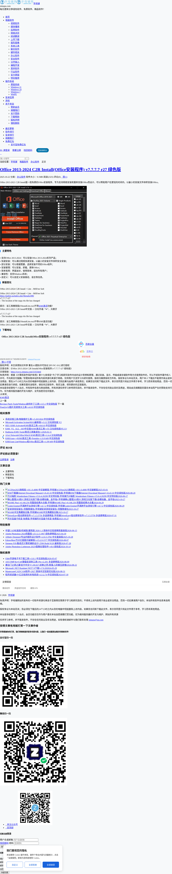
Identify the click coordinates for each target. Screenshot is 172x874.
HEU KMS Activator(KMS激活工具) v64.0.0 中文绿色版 (30, 425)
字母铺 (36, 3)
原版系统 (15, 84)
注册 (12, 459)
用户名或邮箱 (6, 840)
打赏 (9, 362)
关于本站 (9, 104)
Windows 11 (16, 87)
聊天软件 (15, 49)
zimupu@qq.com (34, 359)
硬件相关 (15, 52)
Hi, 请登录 (5, 150)
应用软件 (15, 30)
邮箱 (2, 862)
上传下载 (15, 39)
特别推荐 (15, 78)
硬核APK (34, 588)
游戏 (7, 100)
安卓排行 (9, 135)
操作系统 (9, 81)
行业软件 (15, 72)
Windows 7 (15, 92)
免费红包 (9, 141)
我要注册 (16, 150)
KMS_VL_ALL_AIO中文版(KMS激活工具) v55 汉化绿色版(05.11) (36, 429)
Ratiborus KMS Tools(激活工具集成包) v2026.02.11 (28, 432)
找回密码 (28, 150)
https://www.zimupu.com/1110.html (26, 372)
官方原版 (15, 75)
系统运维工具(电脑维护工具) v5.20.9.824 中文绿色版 (30, 419)
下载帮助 (15, 117)
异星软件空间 (20, 588)
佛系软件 (6, 588)
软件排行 (9, 132)
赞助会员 (15, 107)
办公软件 (15, 55)
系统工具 (15, 46)
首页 (7, 17)
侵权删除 (15, 123)
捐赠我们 (15, 110)
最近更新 (9, 128)
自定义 (15, 865)
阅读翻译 (15, 36)
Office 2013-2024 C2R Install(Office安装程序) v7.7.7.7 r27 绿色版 (60, 169)
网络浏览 (15, 33)
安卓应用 (9, 97)
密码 (11, 843)
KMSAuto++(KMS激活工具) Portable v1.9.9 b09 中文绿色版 (32, 438)
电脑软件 (9, 20)
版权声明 (15, 120)
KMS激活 (43, 306)
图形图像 (15, 43)
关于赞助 (15, 113)
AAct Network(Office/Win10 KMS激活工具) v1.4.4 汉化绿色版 (33, 435)
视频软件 (15, 23)
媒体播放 (15, 26)
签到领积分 (42, 150)
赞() (64, 177)
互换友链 (166, 582)
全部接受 (51, 865)
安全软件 (15, 59)
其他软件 (15, 68)
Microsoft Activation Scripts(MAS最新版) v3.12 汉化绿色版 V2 (33, 422)
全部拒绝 (33, 865)
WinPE (14, 94)
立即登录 (4, 459)
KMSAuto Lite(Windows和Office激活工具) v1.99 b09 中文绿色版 (34, 441)
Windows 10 (16, 89)
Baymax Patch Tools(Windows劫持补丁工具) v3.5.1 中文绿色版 (28, 404)
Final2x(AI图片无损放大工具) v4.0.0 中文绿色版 (22, 407)
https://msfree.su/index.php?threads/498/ (17, 296)
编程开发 (15, 65)
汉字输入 (15, 62)
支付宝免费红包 (18, 144)
